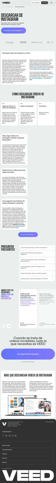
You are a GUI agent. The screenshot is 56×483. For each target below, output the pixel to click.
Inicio (3, 6)
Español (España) (6, 431)
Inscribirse (44, 2)
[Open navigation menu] (52, 2)
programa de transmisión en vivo (38, 67)
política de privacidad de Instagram (41, 77)
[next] (9, 326)
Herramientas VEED (9, 6)
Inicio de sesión (36, 2)
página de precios (20, 226)
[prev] (3, 326)
